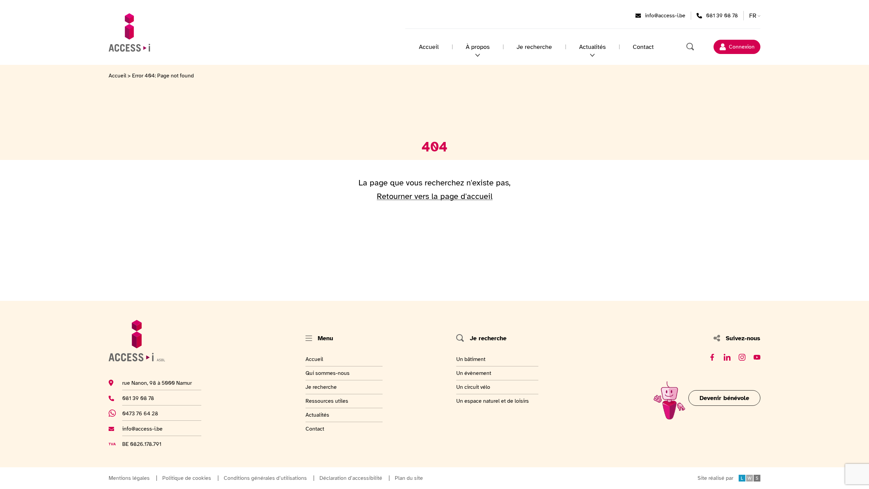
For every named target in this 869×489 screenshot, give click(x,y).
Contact (643, 47)
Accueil (429, 47)
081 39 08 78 (722, 15)
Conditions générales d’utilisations (265, 478)
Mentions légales (129, 478)
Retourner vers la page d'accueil (435, 196)
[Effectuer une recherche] (690, 47)
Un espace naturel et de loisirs (492, 400)
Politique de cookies (186, 478)
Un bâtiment (471, 359)
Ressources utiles (327, 400)
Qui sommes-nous (328, 373)
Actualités (322, 414)
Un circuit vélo (473, 387)
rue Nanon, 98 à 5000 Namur (157, 382)
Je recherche (534, 47)
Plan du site (409, 478)
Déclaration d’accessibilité (350, 478)
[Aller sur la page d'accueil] (129, 32)
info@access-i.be (665, 15)
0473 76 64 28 (144, 413)
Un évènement (473, 373)
